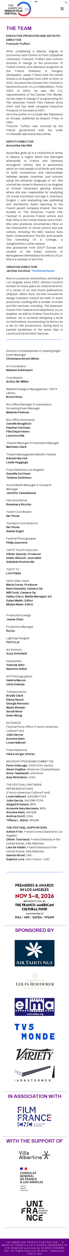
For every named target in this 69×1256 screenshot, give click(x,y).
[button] (66, 3)
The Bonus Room (42, 270)
